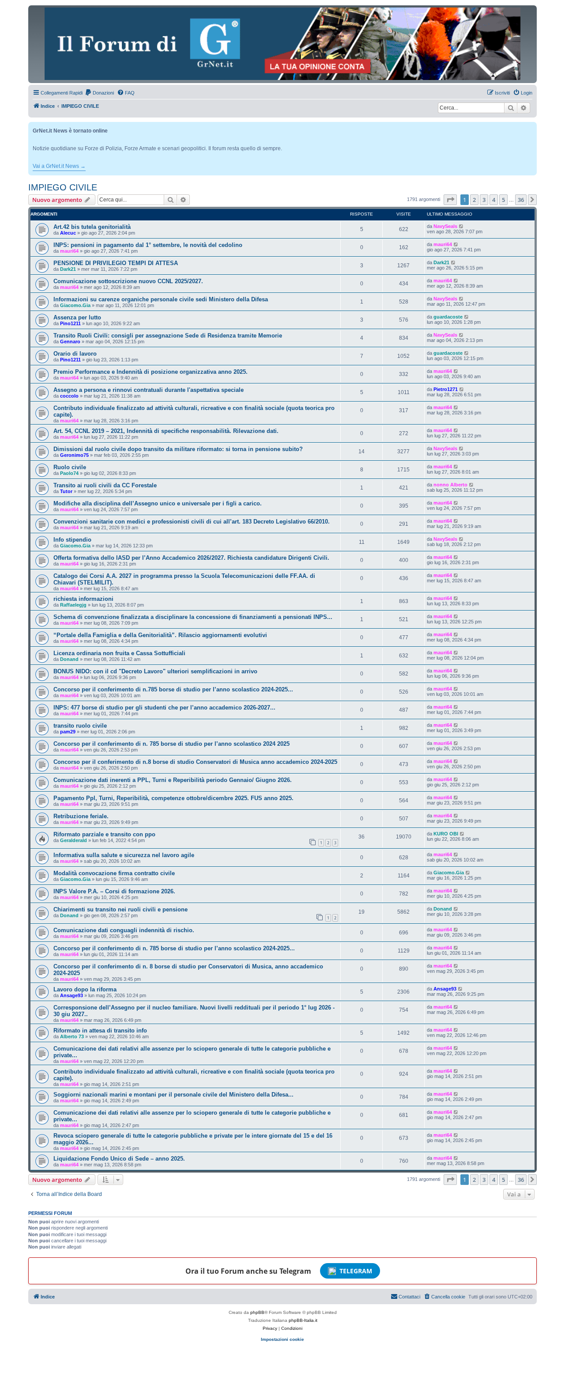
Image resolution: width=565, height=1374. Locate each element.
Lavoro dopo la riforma (85, 989)
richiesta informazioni (83, 599)
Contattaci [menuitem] (409, 1296)
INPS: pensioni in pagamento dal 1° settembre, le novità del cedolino (147, 245)
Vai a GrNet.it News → (59, 166)
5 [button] (503, 200)
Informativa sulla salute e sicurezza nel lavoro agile (123, 855)
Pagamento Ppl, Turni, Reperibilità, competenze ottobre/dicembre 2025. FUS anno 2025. (173, 798)
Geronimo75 (74, 455)
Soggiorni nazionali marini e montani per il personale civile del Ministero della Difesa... (173, 1094)
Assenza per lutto (77, 317)
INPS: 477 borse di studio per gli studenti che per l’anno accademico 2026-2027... (164, 707)
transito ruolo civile (80, 725)
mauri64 (69, 251)
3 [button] (484, 200)
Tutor (66, 491)
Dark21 (68, 269)
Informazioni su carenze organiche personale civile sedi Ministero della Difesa (160, 299)
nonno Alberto (450, 484)
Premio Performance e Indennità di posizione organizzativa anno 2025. (150, 371)
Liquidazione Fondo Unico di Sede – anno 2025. (119, 1158)
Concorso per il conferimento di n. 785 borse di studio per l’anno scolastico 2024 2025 (171, 743)
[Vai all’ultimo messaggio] (461, 226)
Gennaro (70, 341)
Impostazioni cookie (282, 1339)
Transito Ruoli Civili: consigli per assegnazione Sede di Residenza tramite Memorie (167, 335)
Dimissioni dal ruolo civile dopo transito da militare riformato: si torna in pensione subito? (178, 449)
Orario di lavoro (75, 353)
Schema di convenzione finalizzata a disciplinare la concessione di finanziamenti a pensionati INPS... (192, 617)
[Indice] (282, 44)
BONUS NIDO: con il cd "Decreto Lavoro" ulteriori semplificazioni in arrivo (155, 671)
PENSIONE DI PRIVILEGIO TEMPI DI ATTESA (115, 263)
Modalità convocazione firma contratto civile (114, 873)
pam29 (67, 731)
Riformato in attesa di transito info (100, 1030)
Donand (69, 659)
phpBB (257, 1312)
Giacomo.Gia (75, 305)
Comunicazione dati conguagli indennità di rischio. (123, 930)
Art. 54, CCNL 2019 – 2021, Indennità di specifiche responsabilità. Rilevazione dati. (166, 431)
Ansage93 (71, 995)
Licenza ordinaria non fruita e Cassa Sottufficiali (119, 653)
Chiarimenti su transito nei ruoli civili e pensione (120, 909)
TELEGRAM (355, 1271)
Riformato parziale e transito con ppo (104, 834)
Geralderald (73, 840)
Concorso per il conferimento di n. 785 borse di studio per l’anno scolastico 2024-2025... (174, 948)
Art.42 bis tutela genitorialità (92, 227)
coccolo (69, 396)
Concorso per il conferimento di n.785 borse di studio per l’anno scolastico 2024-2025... (173, 689)
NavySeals (445, 226)
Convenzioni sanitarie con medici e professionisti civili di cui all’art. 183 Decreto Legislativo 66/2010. (191, 521)
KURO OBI (445, 833)
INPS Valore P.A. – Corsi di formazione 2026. (114, 891)
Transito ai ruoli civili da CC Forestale (105, 485)
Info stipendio (72, 539)
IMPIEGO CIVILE (62, 187)
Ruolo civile (69, 467)
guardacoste (448, 316)
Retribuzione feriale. (81, 816)
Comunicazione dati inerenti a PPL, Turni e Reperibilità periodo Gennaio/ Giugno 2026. (172, 780)
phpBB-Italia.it (303, 1320)
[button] (450, 199)
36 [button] (521, 200)
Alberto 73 (72, 1036)
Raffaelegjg (73, 604)
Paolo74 (69, 473)
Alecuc (68, 232)
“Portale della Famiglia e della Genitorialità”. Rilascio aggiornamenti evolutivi (160, 635)
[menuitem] (99, 92)
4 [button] (493, 200)
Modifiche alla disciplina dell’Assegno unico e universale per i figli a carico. (157, 503)
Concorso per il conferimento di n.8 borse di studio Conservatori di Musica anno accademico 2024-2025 (195, 762)
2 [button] (474, 200)
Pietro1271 (445, 389)
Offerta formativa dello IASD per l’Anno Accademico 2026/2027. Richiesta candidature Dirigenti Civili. (191, 557)
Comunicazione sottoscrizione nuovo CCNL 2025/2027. (128, 281)
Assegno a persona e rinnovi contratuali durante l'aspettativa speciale (148, 390)
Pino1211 (70, 323)
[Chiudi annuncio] (531, 127)
